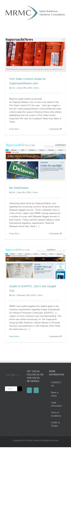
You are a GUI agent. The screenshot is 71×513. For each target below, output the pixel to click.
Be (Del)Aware (19, 187)
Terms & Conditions (56, 414)
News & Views (54, 394)
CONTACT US (56, 384)
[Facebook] (29, 390)
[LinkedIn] (36, 390)
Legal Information (56, 404)
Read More (14, 129)
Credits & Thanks (55, 424)
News (36, 88)
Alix (13, 88)
